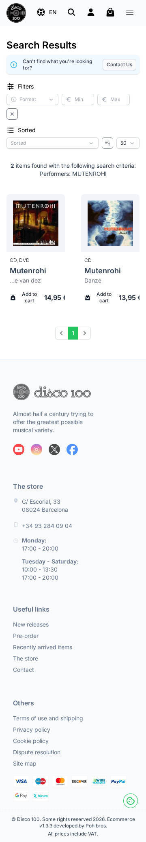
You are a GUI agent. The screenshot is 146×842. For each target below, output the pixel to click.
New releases (31, 624)
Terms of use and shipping (48, 718)
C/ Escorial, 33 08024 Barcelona (45, 505)
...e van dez (25, 280)
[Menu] (130, 13)
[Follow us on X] (54, 449)
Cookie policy (31, 740)
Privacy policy (31, 729)
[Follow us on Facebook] (72, 449)
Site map (24, 763)
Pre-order (26, 635)
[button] (46, 12)
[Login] (91, 12)
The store (25, 658)
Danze (92, 280)
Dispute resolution (36, 752)
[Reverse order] (107, 143)
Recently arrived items (42, 647)
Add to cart (29, 297)
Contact (23, 669)
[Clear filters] (12, 114)
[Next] (84, 333)
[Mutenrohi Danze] (110, 223)
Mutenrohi (28, 270)
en (53, 11)
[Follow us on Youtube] (18, 449)
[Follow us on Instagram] (36, 449)
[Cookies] (130, 800)
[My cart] (110, 12)
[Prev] (61, 333)
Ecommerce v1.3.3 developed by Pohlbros (87, 822)
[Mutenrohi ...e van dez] (35, 223)
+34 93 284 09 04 (47, 525)
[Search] (71, 12)
